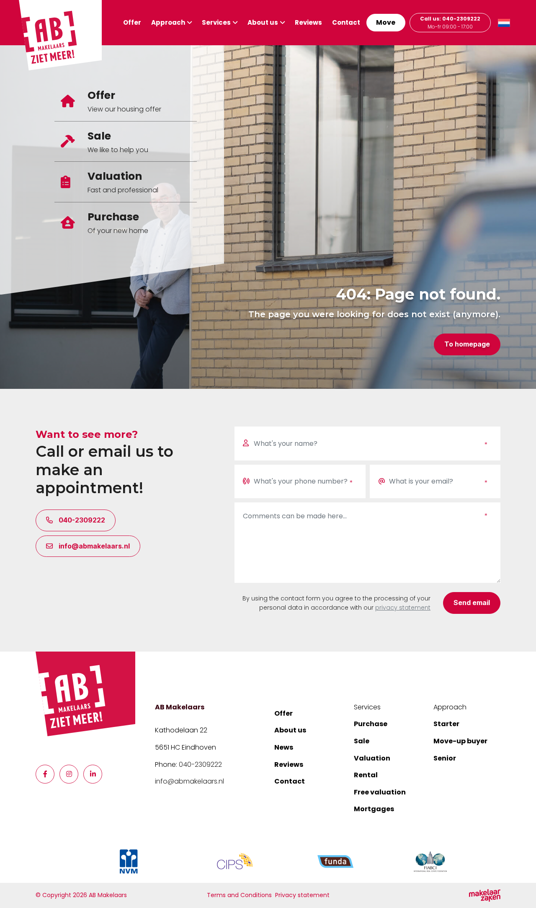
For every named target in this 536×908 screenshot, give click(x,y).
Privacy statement (302, 895)
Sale (361, 741)
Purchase (370, 724)
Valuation (372, 758)
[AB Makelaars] (85, 694)
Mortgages (374, 809)
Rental (366, 775)
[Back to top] (519, 891)
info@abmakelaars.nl (189, 781)
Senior (444, 758)
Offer (132, 22)
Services (216, 22)
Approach (168, 22)
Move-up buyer (460, 741)
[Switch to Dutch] (503, 23)
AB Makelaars (179, 707)
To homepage (467, 344)
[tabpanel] (268, 217)
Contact (346, 22)
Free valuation (380, 792)
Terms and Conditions (239, 895)
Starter (446, 724)
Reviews (308, 22)
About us (262, 22)
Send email (472, 602)
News (283, 747)
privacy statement (402, 607)
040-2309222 (200, 764)
